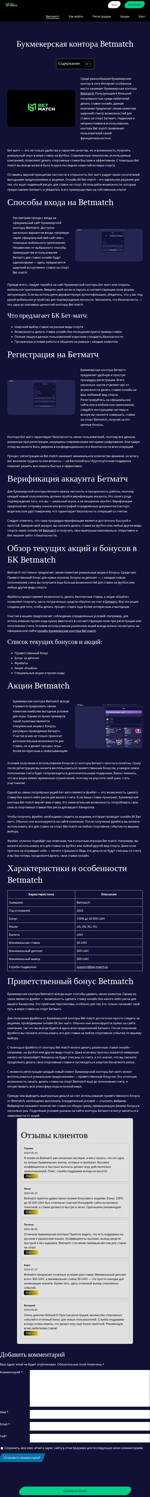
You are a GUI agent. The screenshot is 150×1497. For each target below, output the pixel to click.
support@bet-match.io (92, 967)
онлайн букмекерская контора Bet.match (66, 631)
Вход (114, 4)
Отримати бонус (75, 1491)
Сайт (3, 1436)
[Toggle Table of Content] (86, 64)
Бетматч (111, 602)
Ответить (31, 1176)
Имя (4, 1412)
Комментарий (11, 1372)
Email (5, 1424)
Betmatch (87, 93)
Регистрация (134, 4)
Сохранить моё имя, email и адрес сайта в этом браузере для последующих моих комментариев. (73, 1448)
